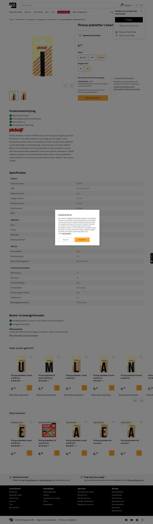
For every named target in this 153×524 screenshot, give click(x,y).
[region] (77, 228)
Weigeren (66, 239)
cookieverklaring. (66, 233)
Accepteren (82, 239)
